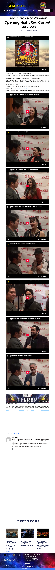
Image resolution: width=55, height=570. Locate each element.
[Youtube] (6, 565)
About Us (35, 556)
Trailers (39, 10)
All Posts (15, 448)
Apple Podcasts (45, 408)
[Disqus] (27, 471)
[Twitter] (8, 565)
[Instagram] (10, 565)
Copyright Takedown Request (35, 560)
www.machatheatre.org (22, 88)
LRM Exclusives (7, 10)
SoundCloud (21, 410)
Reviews (19, 10)
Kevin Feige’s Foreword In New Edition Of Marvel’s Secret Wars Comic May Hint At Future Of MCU (43, 544)
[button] (14, 433)
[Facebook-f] (4, 565)
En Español (33, 10)
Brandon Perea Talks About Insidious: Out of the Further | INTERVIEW (27, 543)
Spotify (7, 410)
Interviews (14, 10)
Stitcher (32, 410)
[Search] (51, 10)
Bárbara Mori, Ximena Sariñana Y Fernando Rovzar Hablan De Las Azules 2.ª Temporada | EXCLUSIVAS (12, 545)
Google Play (45, 410)
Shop (22, 13)
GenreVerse (25, 10)
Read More (8, 551)
